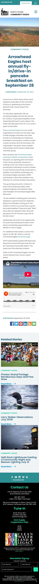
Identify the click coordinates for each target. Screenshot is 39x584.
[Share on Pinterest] (21, 323)
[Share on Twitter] (16, 323)
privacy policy (18, 581)
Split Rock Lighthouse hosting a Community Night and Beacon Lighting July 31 (19, 459)
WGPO (19, 530)
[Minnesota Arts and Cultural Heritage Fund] (19, 539)
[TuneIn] (27, 477)
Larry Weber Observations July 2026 (17, 418)
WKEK (19, 528)
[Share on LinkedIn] (25, 323)
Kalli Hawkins (11, 92)
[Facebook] (12, 477)
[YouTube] (16, 477)
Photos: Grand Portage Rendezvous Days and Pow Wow (17, 376)
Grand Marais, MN (6, 2)
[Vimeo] (23, 477)
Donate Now (26, 3)
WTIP (19, 526)
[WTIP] (15, 11)
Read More (6, 383)
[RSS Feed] (30, 323)
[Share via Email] (34, 323)
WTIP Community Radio (8, 307)
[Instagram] (19, 477)
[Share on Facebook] (12, 323)
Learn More (19, 551)
